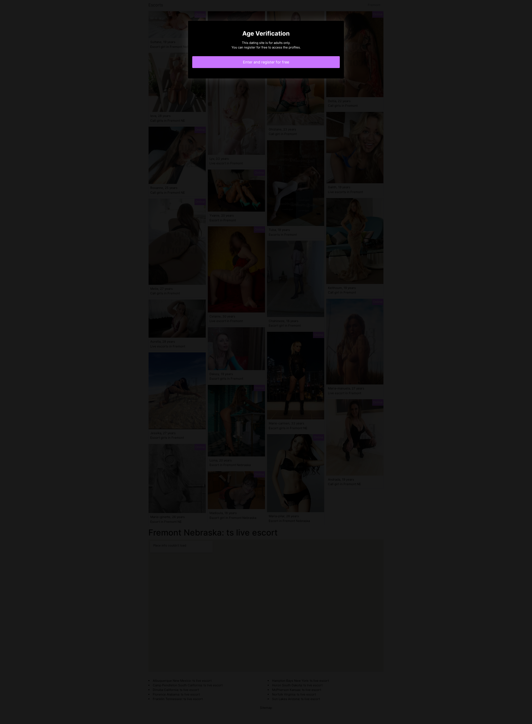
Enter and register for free (266, 62)
